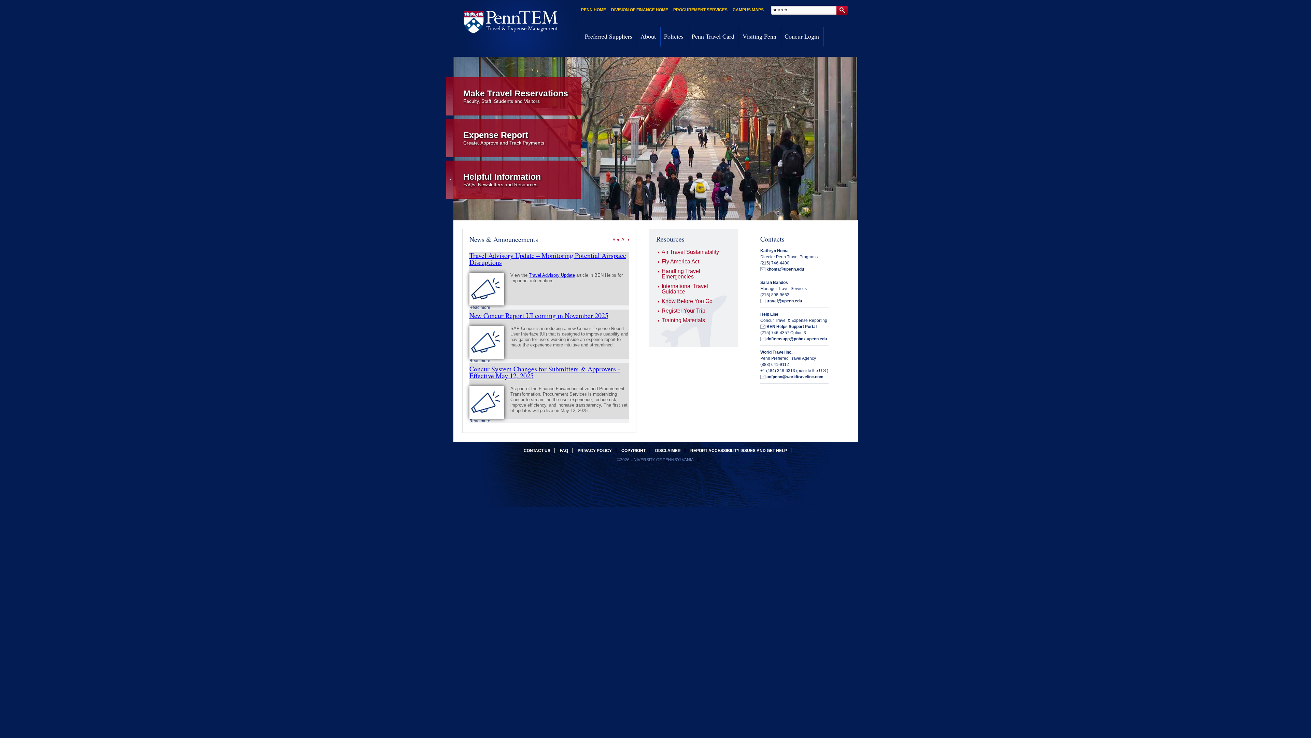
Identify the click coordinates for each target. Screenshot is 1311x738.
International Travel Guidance (685, 289)
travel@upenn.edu (784, 301)
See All (619, 239)
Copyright (633, 450)
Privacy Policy (595, 450)
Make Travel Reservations (515, 96)
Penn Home (593, 10)
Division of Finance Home (639, 10)
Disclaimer (668, 450)
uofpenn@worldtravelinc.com (794, 376)
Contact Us (537, 450)
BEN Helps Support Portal (791, 326)
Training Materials (683, 320)
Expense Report (503, 138)
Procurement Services (700, 10)
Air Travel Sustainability (690, 252)
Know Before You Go (687, 301)
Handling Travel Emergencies (681, 273)
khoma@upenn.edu (785, 269)
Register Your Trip (683, 311)
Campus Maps (748, 10)
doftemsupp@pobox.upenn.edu (796, 339)
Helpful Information (502, 179)
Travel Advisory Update (552, 275)
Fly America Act (680, 261)
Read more (479, 307)
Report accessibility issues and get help (738, 450)
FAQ (564, 450)
